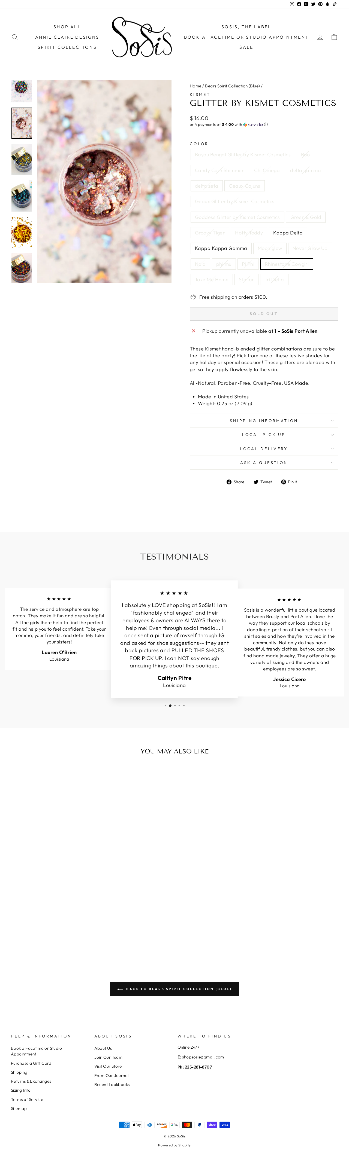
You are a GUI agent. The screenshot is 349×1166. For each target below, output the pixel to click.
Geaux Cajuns (244, 186)
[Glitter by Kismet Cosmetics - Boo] (23, 917)
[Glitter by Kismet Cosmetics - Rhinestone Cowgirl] (82, 923)
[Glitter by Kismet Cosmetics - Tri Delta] (56, 929)
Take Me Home (211, 279)
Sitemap (19, 1108)
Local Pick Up (263, 434)
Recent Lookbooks (112, 1084)
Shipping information (264, 420)
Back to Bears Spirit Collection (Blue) (178, 989)
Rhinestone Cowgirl (287, 264)
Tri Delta (274, 279)
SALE (246, 47)
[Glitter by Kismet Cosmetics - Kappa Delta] (31, 923)
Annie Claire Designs (67, 37)
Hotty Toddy (249, 233)
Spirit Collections (67, 47)
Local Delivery (264, 448)
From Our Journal (111, 1075)
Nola (200, 264)
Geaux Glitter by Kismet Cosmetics (235, 201)
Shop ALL (67, 26)
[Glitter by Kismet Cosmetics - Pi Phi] (75, 923)
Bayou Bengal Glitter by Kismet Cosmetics (243, 154)
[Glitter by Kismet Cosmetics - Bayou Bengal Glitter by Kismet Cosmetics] (16, 917)
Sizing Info (21, 1090)
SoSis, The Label (246, 26)
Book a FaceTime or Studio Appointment (246, 37)
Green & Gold (305, 217)
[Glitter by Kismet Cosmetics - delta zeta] (53, 917)
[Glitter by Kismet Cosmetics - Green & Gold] (82, 917)
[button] (264, 124)
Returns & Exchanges (31, 1081)
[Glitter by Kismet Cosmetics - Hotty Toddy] (23, 923)
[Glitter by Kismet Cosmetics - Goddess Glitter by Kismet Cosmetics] (75, 917)
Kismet (200, 94)
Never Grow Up (310, 248)
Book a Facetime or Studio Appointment (36, 1051)
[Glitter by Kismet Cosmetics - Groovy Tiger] (16, 923)
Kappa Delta (288, 233)
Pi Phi (248, 264)
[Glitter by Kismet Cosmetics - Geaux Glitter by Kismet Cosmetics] (68, 917)
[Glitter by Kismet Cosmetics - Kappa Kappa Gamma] (38, 923)
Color (199, 143)
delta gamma (305, 170)
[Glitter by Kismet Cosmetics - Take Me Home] (42, 929)
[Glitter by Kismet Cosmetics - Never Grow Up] (53, 923)
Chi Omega (267, 170)
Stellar (246, 279)
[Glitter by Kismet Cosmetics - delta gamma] (46, 917)
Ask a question (264, 462)
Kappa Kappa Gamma (221, 248)
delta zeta (206, 186)
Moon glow (270, 248)
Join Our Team (108, 1057)
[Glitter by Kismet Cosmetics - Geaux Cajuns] (60, 917)
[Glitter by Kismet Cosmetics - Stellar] (49, 929)
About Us (103, 1048)
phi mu (223, 264)
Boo (305, 154)
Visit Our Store (108, 1066)
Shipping (19, 1072)
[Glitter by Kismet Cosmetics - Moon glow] (46, 923)
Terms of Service (27, 1099)
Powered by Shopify (174, 1145)
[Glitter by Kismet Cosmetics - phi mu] (68, 923)
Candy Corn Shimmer (219, 170)
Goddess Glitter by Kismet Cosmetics (237, 217)
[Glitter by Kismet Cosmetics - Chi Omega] (38, 917)
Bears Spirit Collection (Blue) (232, 85)
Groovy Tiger (210, 233)
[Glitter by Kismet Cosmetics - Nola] (60, 923)
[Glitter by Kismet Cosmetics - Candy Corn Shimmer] (31, 917)
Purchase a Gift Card (31, 1063)
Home (195, 85)
